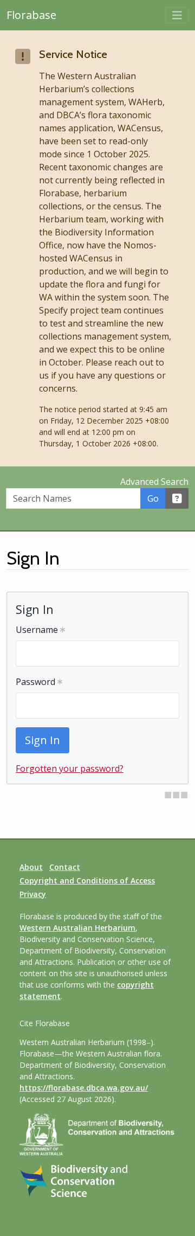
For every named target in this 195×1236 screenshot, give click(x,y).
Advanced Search (154, 482)
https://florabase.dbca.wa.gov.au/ (84, 1088)
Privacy (33, 894)
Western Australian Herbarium (77, 928)
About (31, 867)
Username (38, 630)
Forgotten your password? (69, 768)
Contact (64, 867)
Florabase (31, 15)
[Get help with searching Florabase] (177, 498)
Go (153, 498)
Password (36, 682)
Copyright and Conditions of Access (87, 880)
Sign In (42, 740)
